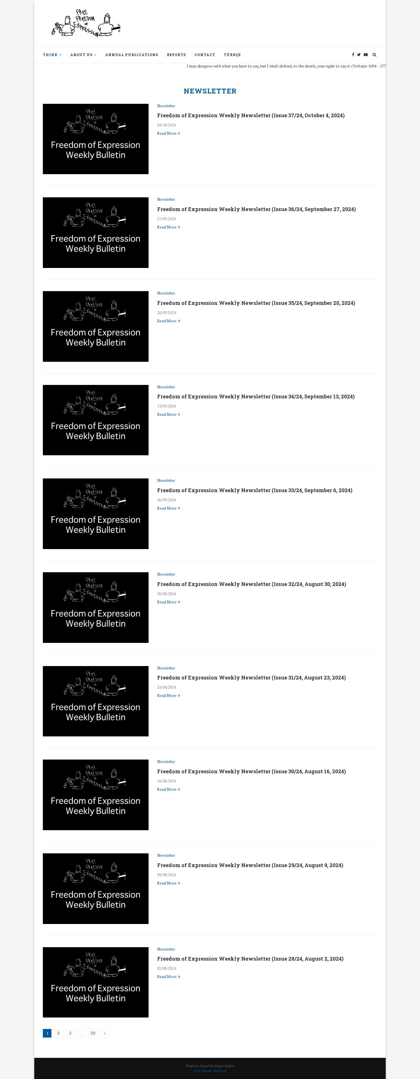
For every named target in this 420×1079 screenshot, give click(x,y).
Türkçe (232, 54)
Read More (167, 133)
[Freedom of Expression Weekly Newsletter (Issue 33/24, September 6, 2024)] (96, 513)
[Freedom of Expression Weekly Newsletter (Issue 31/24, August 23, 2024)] (96, 701)
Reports (176, 54)
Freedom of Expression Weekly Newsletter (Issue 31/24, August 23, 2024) (251, 677)
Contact (205, 54)
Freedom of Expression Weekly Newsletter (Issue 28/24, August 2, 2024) (250, 958)
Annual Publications (131, 54)
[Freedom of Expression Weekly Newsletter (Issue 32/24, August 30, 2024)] (96, 607)
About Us (81, 54)
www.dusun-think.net (210, 1070)
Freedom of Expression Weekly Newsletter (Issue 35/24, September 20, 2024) (256, 302)
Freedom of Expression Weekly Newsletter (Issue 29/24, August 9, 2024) (250, 865)
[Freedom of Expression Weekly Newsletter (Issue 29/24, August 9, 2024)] (96, 888)
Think (50, 54)
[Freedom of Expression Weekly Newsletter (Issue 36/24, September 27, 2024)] (96, 232)
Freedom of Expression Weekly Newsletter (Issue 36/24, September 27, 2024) (256, 209)
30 (93, 1033)
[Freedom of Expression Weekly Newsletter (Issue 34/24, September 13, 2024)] (96, 420)
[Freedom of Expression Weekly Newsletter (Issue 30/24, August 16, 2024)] (96, 795)
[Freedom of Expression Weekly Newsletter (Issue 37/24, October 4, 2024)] (96, 139)
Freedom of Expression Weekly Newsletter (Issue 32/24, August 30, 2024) (251, 584)
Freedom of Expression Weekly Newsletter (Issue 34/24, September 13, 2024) (256, 396)
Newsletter (166, 106)
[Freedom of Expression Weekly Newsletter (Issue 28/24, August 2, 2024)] (96, 982)
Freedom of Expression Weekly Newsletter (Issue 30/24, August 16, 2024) (251, 771)
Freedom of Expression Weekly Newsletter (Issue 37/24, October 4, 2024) (251, 115)
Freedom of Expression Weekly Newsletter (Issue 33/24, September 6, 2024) (254, 490)
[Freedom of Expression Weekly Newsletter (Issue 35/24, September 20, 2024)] (96, 326)
